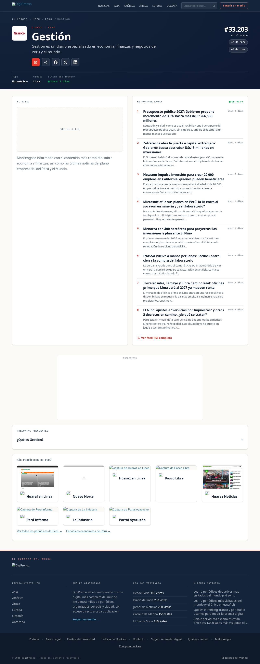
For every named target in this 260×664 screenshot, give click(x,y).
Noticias (104, 5)
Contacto (138, 639)
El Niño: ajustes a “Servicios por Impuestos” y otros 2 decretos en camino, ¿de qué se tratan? (183, 312)
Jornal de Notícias (145, 607)
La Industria (82, 520)
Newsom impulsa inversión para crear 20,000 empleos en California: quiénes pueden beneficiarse (183, 177)
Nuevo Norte (82, 496)
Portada (34, 639)
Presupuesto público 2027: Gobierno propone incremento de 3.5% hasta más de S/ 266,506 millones (178, 116)
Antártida (18, 622)
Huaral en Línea (39, 496)
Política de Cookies (114, 639)
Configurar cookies (130, 646)
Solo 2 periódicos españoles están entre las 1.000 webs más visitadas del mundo (220, 621)
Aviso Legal (53, 639)
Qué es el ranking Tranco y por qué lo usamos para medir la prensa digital (219, 612)
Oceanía (172, 5)
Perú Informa (37, 520)
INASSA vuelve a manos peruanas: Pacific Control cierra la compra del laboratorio (182, 258)
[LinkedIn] (75, 62)
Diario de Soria (143, 600)
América (129, 5)
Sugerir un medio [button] (234, 5)
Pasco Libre (173, 478)
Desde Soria (141, 593)
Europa (157, 5)
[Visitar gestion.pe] (36, 62)
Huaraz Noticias (224, 496)
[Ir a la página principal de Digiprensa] (30, 5)
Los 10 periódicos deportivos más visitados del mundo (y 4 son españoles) (216, 593)
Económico (20, 81)
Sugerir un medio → (86, 619)
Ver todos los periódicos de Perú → (39, 531)
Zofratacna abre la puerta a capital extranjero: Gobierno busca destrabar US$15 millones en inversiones (179, 147)
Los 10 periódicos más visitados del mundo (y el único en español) (218, 602)
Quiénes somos (198, 639)
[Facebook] (56, 62)
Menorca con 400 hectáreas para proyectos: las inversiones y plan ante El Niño (180, 231)
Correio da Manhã (145, 614)
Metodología (223, 639)
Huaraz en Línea (131, 478)
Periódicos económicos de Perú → (88, 531)
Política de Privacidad (81, 639)
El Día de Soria (143, 621)
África (143, 5)
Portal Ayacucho (131, 520)
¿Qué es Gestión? (30, 439)
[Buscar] (213, 6)
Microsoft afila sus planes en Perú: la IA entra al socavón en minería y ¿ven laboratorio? (180, 204)
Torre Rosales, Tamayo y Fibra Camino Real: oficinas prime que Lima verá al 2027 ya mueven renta (183, 285)
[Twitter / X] (65, 62)
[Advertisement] (130, 389)
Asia (116, 5)
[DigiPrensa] (31, 566)
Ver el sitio (70, 129)
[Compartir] (46, 62)
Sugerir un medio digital (166, 639)
